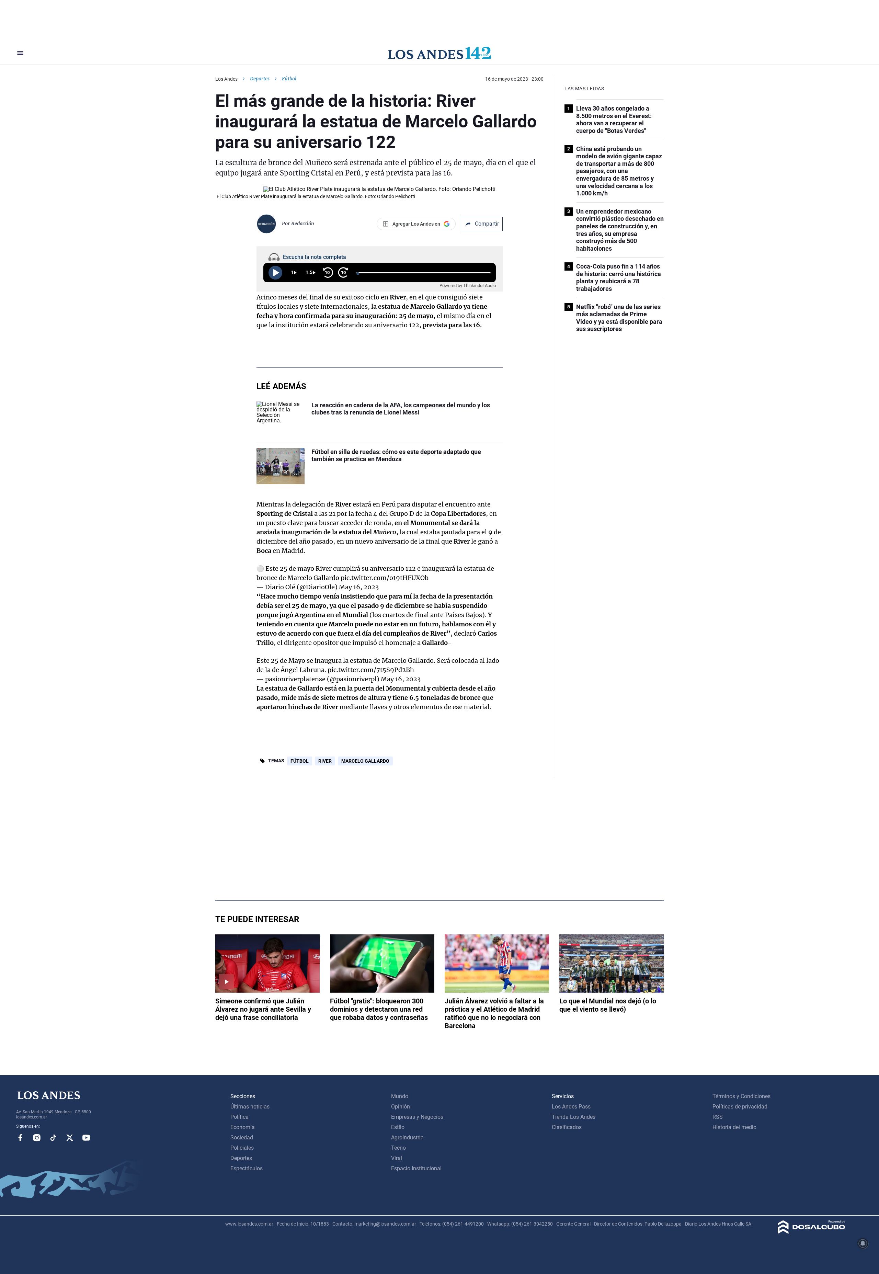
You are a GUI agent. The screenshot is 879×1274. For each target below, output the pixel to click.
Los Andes (226, 79)
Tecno (398, 1148)
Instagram (37, 1138)
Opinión (400, 1106)
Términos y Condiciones (741, 1096)
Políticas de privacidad (739, 1106)
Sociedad (241, 1137)
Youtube (86, 1138)
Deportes (260, 79)
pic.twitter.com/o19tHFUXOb (385, 578)
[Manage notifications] (862, 1243)
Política (239, 1117)
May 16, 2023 (359, 587)
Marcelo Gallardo (365, 761)
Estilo (397, 1127)
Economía (242, 1127)
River (325, 761)
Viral (396, 1158)
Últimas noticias (250, 1106)
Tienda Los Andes (573, 1117)
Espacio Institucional (416, 1168)
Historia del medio (734, 1127)
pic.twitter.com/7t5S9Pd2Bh (371, 670)
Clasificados (567, 1127)
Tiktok (53, 1138)
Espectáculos (246, 1168)
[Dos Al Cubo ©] (811, 1232)
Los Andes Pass (571, 1106)
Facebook (20, 1138)
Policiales (242, 1148)
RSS (717, 1117)
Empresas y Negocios (417, 1117)
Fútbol (299, 761)
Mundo (399, 1096)
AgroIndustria (407, 1137)
